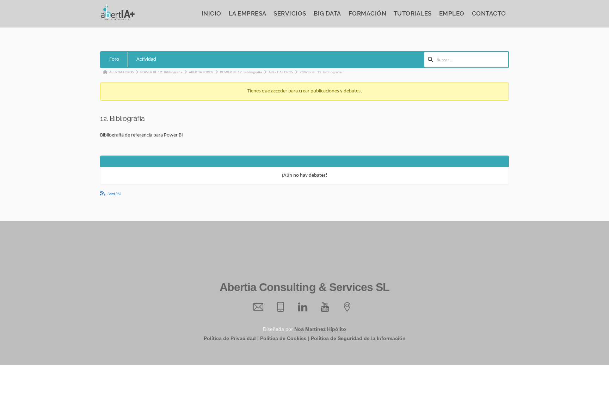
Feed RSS (114, 194)
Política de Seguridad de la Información (358, 338)
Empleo (452, 13)
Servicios (289, 13)
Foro (114, 59)
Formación (368, 13)
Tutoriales (413, 13)
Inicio (211, 13)
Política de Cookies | (284, 338)
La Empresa (247, 13)
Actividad (146, 59)
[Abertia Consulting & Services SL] (117, 18)
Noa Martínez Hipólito (320, 329)
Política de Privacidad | (231, 338)
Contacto (489, 13)
